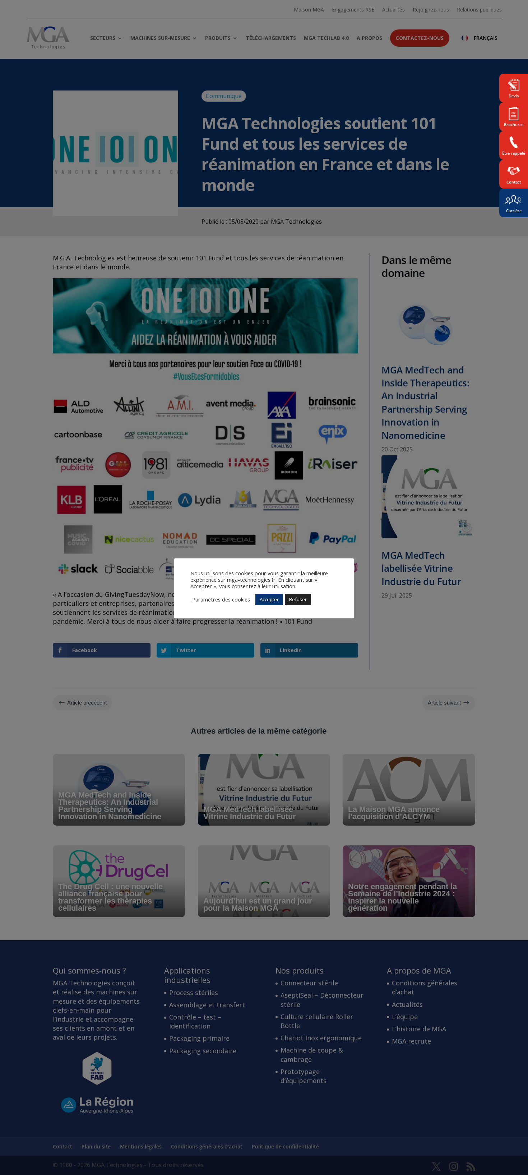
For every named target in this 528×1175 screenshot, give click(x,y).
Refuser (298, 599)
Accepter (269, 599)
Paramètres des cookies (221, 599)
